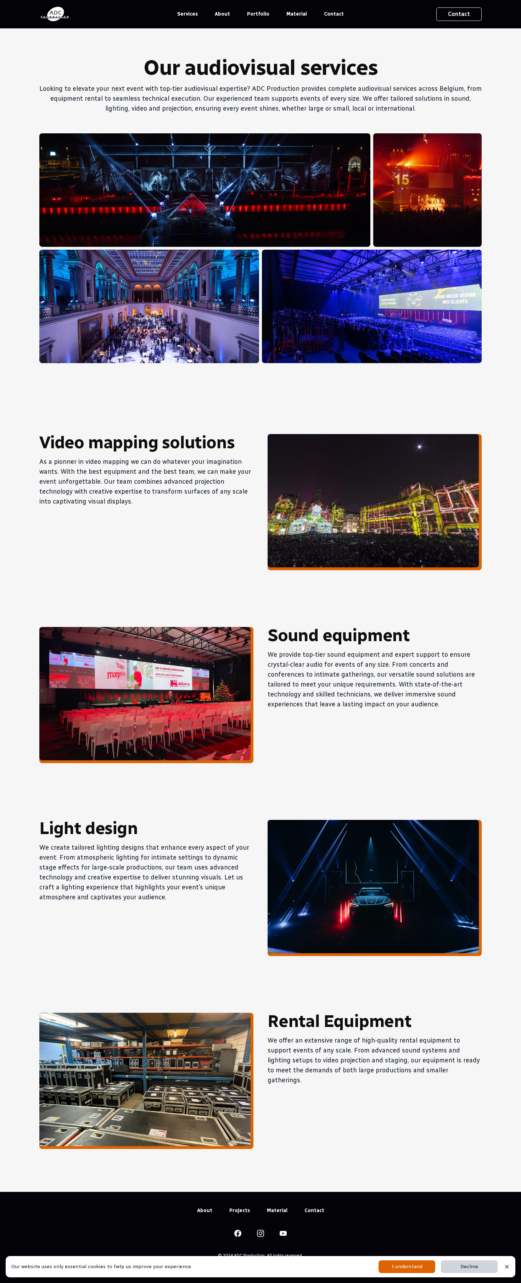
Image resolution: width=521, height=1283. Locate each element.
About (222, 14)
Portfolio (258, 14)
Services (187, 14)
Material (296, 14)
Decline (469, 1266)
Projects (239, 1210)
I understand (407, 1266)
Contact (334, 14)
